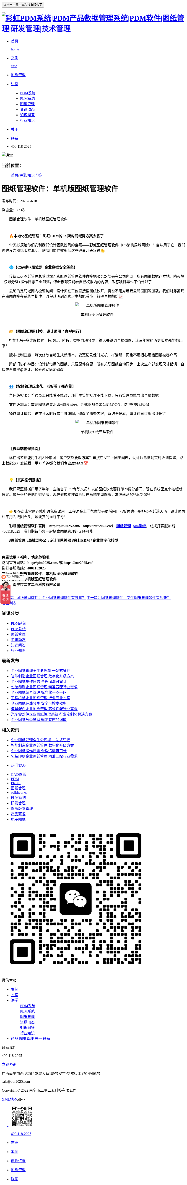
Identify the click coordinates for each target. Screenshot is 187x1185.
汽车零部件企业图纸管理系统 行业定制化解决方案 (51, 714)
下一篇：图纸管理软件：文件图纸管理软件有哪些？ (129, 598)
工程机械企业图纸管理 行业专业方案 (40, 698)
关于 (38, 1038)
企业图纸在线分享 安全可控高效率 (39, 703)
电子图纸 (18, 819)
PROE (16, 783)
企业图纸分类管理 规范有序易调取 (39, 720)
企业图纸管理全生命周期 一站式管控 (40, 671)
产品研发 (18, 814)
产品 (14, 1038)
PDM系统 (27, 93)
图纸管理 (27, 104)
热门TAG (18, 765)
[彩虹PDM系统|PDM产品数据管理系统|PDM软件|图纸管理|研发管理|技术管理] (93, 29)
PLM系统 (27, 98)
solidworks (19, 792)
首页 (14, 175)
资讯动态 (27, 109)
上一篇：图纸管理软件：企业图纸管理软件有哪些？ (44, 598)
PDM (15, 779)
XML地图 (9, 1099)
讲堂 (22, 175)
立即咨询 (9, 1064)
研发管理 (18, 803)
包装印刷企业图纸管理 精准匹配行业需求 (44, 687)
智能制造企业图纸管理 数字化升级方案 (42, 676)
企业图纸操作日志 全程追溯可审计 (39, 682)
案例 (14, 989)
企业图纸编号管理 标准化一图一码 (39, 692)
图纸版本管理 (22, 809)
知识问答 (27, 115)
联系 (46, 1038)
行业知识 (27, 120)
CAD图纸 (18, 774)
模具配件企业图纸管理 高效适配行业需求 (44, 709)
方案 (14, 995)
